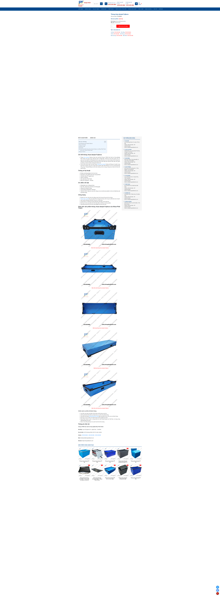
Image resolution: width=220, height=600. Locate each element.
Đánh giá (93, 137)
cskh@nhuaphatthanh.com (131, 147)
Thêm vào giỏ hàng (123, 26)
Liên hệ (161, 9)
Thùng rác (104, 9)
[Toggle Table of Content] (104, 142)
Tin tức (155, 9)
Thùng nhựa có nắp (84, 198)
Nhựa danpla (148, 9)
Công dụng (81, 147)
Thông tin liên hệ (82, 151)
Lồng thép (140, 9)
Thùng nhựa (88, 9)
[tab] (82, 137)
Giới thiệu (80, 9)
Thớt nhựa (111, 9)
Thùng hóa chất (132, 9)
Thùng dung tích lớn (121, 9)
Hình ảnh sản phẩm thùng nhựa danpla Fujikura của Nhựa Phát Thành (92, 149)
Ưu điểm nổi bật (82, 146)
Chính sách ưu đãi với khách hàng (86, 150)
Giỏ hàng (140, 3)
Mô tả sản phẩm (82, 137)
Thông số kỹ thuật (82, 144)
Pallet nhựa (96, 9)
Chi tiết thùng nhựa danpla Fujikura (86, 143)
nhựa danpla (86, 157)
